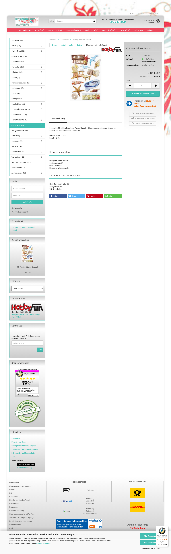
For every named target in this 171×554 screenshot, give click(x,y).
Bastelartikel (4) (25, 30)
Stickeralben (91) (91, 30)
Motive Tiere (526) (55, 30)
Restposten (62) (17, 88)
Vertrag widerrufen (26, 465)
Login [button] (141, 14)
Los (40, 349)
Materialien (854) (108, 30)
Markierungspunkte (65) (20, 83)
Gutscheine (13, 497)
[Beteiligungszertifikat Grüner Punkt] (28, 412)
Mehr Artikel (16, 317)
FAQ (10, 493)
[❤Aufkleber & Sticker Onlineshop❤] (26, 22)
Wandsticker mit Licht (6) (21, 162)
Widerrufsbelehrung (24, 468)
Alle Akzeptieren (151, 536)
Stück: (128, 81)
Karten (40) (15, 93)
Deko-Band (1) (16, 146)
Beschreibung (58, 118)
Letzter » (80, 45)
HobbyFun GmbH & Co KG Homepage (25, 315)
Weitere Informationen (151, 548)
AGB (11, 528)
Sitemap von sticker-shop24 (19, 486)
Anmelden (27, 202)
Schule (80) (138, 30)
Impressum (15, 438)
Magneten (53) (17, 141)
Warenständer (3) (18, 168)
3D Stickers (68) (17, 125)
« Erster (54, 45)
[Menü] (166, 527)
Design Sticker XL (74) (19, 131)
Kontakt (12, 490)
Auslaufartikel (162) (18, 173)
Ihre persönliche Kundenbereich (23, 227)
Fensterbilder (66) (18, 104)
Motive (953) (39, 30)
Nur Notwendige (151, 543)
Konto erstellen (17, 208)
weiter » (72, 45)
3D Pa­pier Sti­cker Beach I (27, 267)
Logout (14, 230)
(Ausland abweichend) (149, 61)
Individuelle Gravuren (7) (20, 109)
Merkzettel (153, 14)
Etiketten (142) (124, 30)
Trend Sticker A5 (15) (19, 120)
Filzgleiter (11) (16, 136)
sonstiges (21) (16, 99)
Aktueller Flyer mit (137, 524)
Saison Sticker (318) (73, 30)
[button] (132, 14)
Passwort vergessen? (19, 212)
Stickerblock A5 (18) (19, 115)
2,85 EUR (27, 272)
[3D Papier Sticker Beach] (86, 77)
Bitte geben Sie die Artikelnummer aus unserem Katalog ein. (25, 337)
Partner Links (14, 504)
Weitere (150, 30)
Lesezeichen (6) (17, 152)
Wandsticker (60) (18, 157)
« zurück (62, 45)
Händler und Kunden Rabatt (19, 500)
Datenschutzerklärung (44, 543)
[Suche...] (94, 21)
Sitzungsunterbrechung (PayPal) (23, 446)
